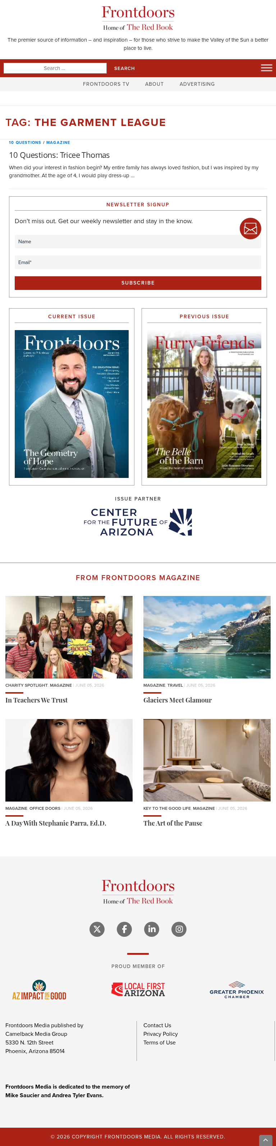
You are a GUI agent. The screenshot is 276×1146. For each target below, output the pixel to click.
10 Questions (25, 142)
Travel (175, 685)
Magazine (58, 142)
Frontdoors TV (106, 84)
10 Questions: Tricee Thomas (59, 154)
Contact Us (157, 1025)
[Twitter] (97, 929)
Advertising (197, 84)
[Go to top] (266, 1140)
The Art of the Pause (172, 824)
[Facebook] (124, 929)
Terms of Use (159, 1042)
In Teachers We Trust (36, 701)
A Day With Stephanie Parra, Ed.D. (55, 824)
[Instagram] (179, 929)
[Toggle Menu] (266, 67)
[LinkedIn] (151, 929)
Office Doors (44, 808)
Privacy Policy (160, 1034)
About (154, 84)
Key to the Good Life (167, 808)
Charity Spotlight (26, 685)
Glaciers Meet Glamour (177, 701)
